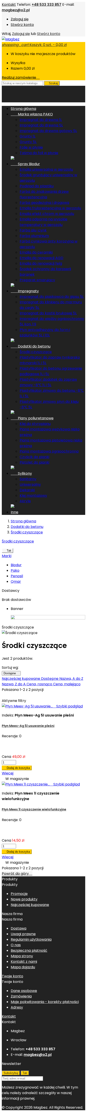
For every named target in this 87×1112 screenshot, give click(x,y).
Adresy (17, 1007)
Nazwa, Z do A (14, 684)
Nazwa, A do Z (71, 678)
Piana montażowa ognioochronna (49, 451)
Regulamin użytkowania (31, 939)
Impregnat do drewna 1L (41, 119)
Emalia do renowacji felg (41, 263)
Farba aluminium (34, 235)
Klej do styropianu (35, 423)
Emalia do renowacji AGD (41, 257)
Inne (14, 512)
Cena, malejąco (67, 684)
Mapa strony (22, 956)
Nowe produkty (24, 899)
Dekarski (27, 490)
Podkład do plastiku (37, 186)
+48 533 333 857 (46, 4)
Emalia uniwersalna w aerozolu (46, 169)
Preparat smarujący (37, 280)
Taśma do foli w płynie (39, 152)
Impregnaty (25, 291)
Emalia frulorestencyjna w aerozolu (50, 208)
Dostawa (18, 928)
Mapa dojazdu (23, 967)
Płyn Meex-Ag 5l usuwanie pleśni (28, 726)
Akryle (25, 501)
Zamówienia (21, 996)
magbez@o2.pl (16, 10)
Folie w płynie (31, 147)
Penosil (17, 576)
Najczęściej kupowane (21, 678)
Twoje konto (12, 976)
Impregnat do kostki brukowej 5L (48, 313)
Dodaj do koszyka (17, 768)
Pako (15, 570)
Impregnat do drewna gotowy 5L (48, 130)
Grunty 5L (28, 141)
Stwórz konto (22, 24)
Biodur (16, 564)
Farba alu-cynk (33, 230)
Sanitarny (28, 478)
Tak (7, 550)
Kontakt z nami (24, 961)
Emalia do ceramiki (36, 252)
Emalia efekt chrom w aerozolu (47, 213)
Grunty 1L (27, 136)
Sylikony (21, 473)
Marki (6, 555)
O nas (16, 945)
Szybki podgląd (68, 706)
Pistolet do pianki (34, 462)
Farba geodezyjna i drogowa (44, 202)
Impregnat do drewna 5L (41, 125)
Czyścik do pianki (34, 456)
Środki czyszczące (36, 351)
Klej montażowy (33, 495)
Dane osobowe (24, 990)
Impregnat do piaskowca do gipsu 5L (52, 296)
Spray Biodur (25, 163)
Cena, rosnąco (40, 684)
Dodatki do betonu (30, 346)
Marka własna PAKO (32, 114)
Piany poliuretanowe (32, 418)
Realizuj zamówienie (21, 77)
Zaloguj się (20, 19)
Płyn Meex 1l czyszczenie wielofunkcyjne (34, 809)
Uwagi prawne (23, 933)
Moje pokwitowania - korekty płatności (45, 1001)
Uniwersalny (30, 484)
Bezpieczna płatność (29, 950)
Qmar (16, 581)
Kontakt (9, 4)
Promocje (19, 893)
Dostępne (11, 673)
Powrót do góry (17, 873)
